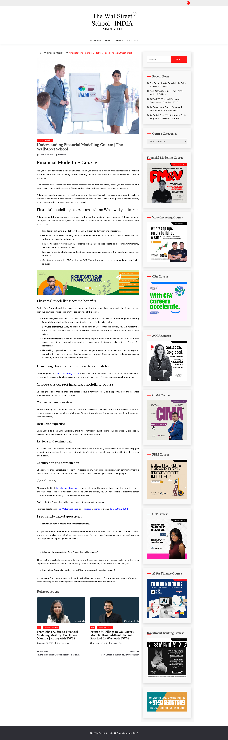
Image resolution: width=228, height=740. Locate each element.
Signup (82, 386)
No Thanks (145, 386)
